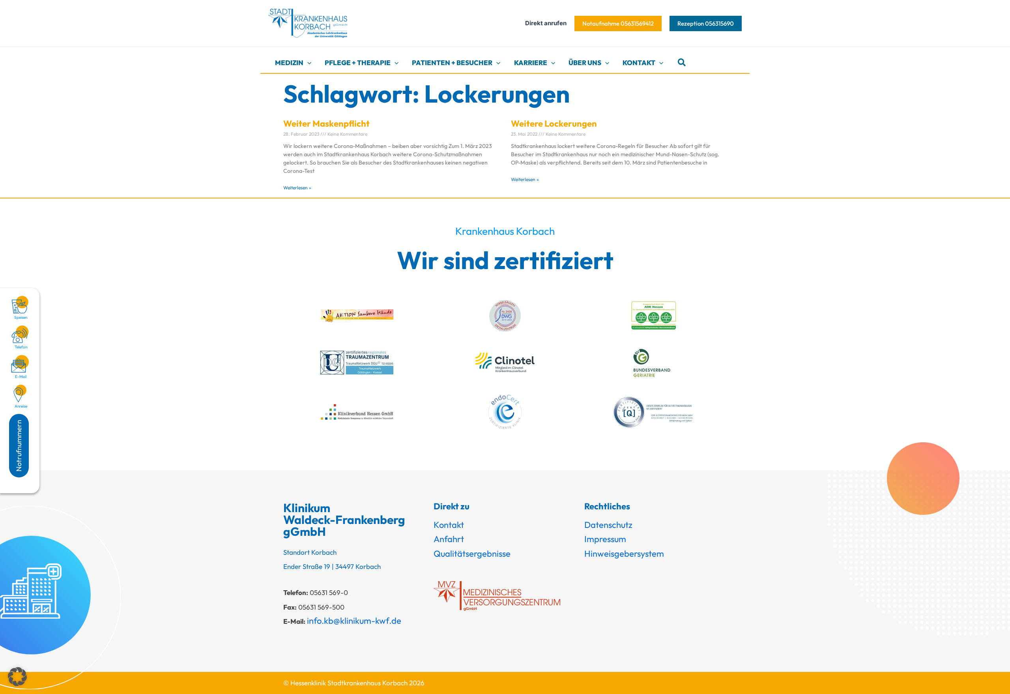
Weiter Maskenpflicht (326, 123)
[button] (618, 23)
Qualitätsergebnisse (472, 553)
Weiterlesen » (297, 188)
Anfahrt (449, 538)
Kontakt (449, 524)
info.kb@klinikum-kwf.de (354, 620)
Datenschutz (608, 524)
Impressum (605, 538)
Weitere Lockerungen (554, 123)
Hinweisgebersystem (624, 553)
